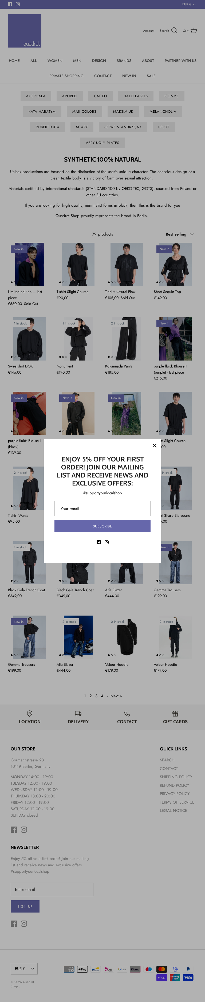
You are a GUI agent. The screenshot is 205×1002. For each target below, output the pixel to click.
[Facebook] (99, 542)
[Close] (154, 446)
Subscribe (102, 526)
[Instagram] (107, 542)
